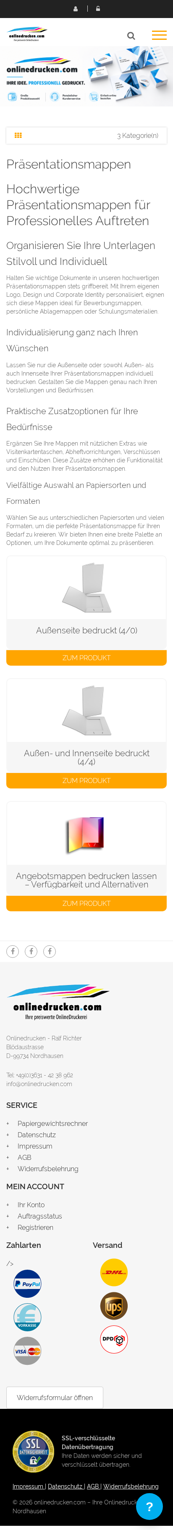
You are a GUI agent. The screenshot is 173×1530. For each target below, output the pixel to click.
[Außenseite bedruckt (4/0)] (86, 587)
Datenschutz (37, 1135)
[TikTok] (49, 951)
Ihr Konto (31, 1205)
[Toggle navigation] (159, 38)
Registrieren (75, 8)
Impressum (35, 1146)
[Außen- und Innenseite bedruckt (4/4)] (86, 710)
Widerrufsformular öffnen (55, 1398)
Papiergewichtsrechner (53, 1124)
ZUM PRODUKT (87, 658)
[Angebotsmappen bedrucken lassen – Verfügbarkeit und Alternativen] (86, 833)
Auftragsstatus (40, 1216)
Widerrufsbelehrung (48, 1169)
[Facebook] (12, 951)
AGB (24, 1158)
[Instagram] (31, 951)
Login (97, 8)
